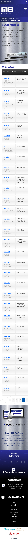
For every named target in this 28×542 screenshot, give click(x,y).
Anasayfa (4, 19)
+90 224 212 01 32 (7, 2)
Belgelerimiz (14, 519)
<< (9, 399)
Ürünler (11, 19)
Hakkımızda (14, 512)
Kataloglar (14, 517)
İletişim (14, 521)
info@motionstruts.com (19, 2)
